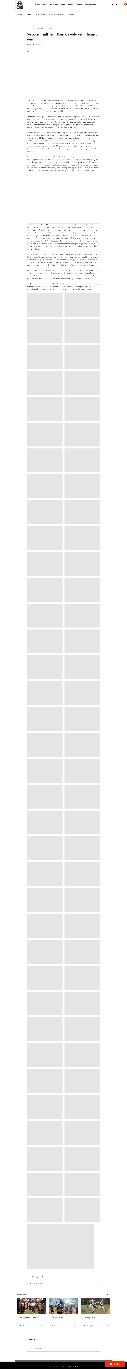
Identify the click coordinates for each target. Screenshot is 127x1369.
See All (108, 1294)
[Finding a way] (95, 1306)
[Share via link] (42, 1277)
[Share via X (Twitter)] (33, 1277)
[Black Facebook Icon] (112, 4)
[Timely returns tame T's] (31, 1306)
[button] (108, 14)
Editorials (70, 15)
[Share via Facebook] (28, 1277)
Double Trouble (58, 1318)
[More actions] (99, 28)
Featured (29, 15)
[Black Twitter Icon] (116, 4)
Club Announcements (56, 15)
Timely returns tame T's (29, 1318)
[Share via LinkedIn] (37, 1277)
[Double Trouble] (63, 1306)
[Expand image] (45, 305)
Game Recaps (40, 15)
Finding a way (89, 1318)
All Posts (20, 15)
